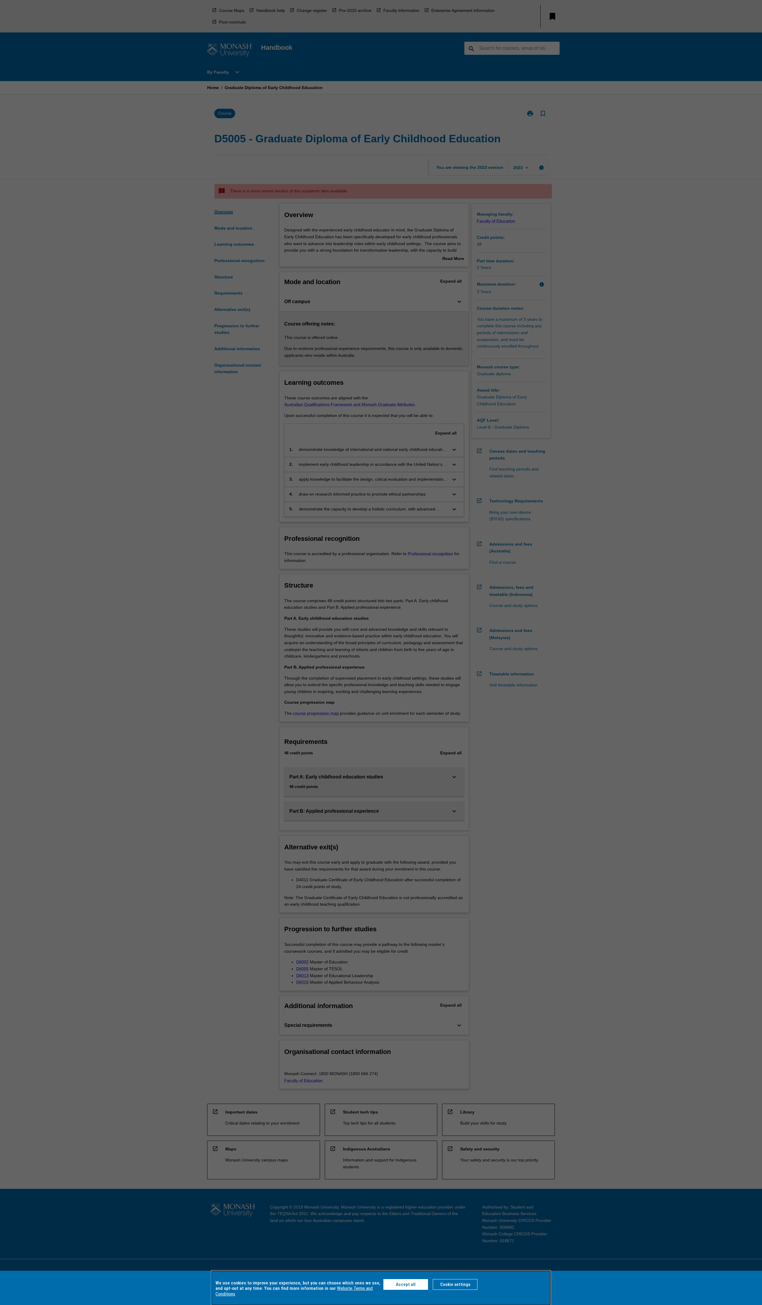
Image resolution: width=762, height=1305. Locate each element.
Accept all (406, 1284)
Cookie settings (455, 1284)
